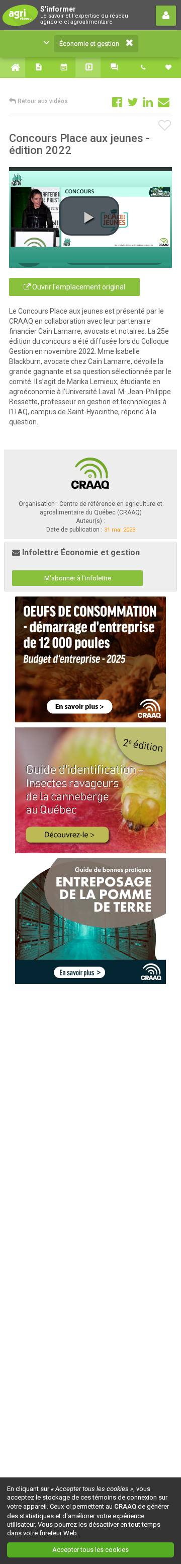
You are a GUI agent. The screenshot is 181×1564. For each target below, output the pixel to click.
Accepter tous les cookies (90, 1549)
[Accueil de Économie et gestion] (12, 67)
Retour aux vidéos (42, 101)
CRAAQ (125, 1506)
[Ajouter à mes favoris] (165, 125)
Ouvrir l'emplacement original (78, 287)
